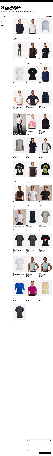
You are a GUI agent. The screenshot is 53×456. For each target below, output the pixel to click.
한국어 (29, 440)
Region (28, 444)
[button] (6, 19)
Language (28, 449)
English (27, 440)
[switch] (49, 16)
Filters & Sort (4, 16)
